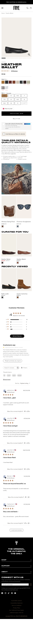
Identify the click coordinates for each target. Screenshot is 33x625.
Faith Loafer (5, 294)
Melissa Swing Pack (8, 222)
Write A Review (17, 336)
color (8, 375)
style (14, 375)
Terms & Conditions (16, 605)
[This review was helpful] (24, 411)
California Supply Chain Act (16, 612)
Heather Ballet (9, 13)
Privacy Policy (16, 608)
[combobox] (22, 383)
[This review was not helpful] (28, 411)
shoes (19, 375)
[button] (2, 8)
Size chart (8, 93)
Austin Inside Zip (22, 294)
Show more (6, 379)
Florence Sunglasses (24, 222)
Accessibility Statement (17, 603)
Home (3, 13)
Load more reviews (16, 530)
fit (4, 375)
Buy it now (16, 118)
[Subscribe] (30, 584)
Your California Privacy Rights (16, 610)
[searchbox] (9, 367)
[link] (10, 71)
